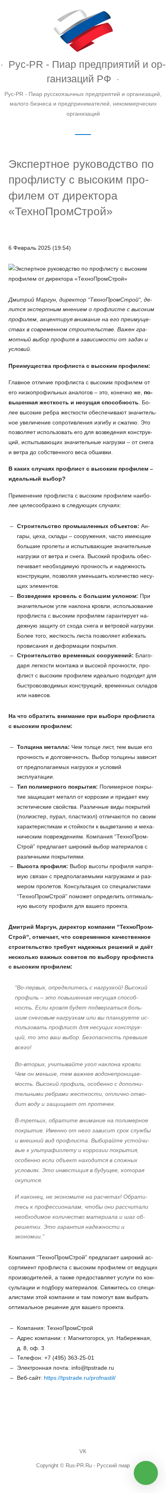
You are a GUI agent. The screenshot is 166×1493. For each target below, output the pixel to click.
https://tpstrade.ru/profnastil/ (80, 1378)
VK (83, 1451)
